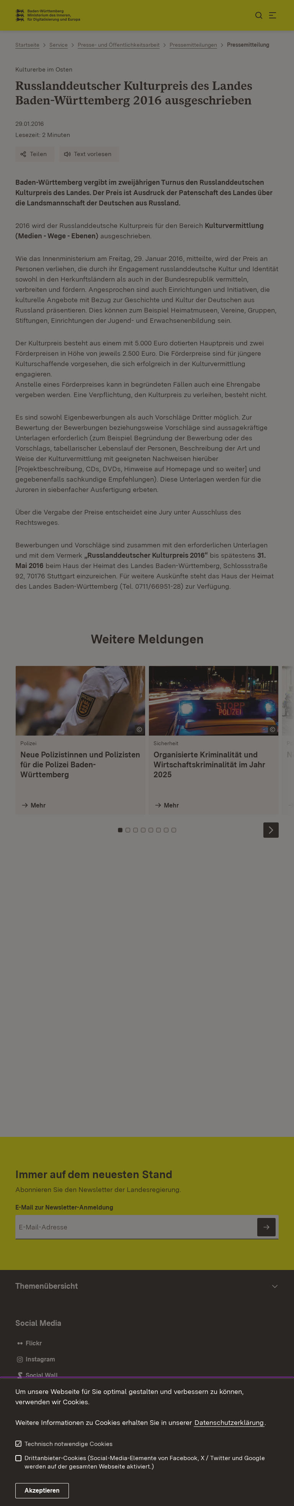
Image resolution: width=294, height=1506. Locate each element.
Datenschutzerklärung (229, 1422)
